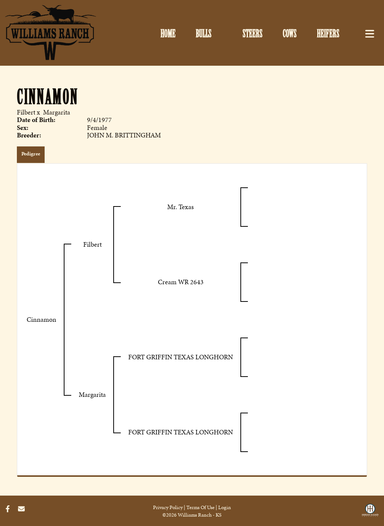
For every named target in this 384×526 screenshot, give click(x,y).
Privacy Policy (168, 507)
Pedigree (30, 153)
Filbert (26, 112)
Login (224, 507)
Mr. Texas (180, 206)
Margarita (56, 112)
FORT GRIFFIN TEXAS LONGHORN (180, 357)
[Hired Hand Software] (370, 512)
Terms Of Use (200, 507)
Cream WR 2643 (181, 281)
